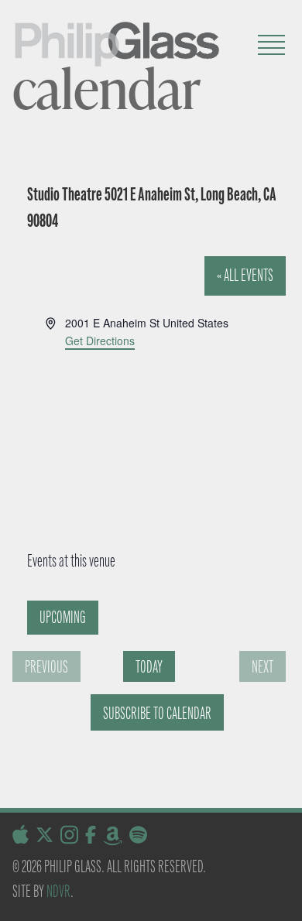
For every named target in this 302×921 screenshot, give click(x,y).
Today (149, 666)
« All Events (245, 275)
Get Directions (100, 340)
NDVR (58, 891)
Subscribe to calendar (157, 713)
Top (284, 899)
